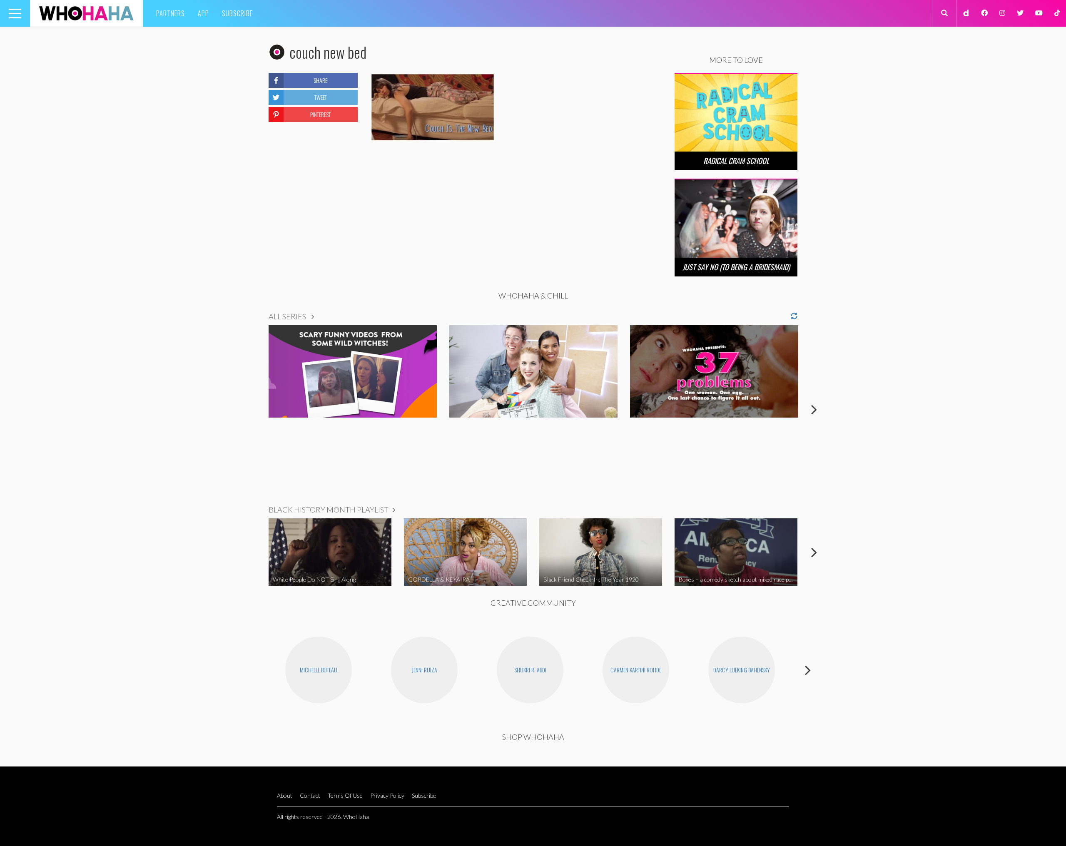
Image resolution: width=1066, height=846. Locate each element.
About (284, 795)
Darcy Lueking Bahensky (741, 669)
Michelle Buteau (318, 669)
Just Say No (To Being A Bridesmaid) (736, 266)
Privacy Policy (387, 795)
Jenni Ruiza (424, 669)
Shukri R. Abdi (530, 669)
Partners (170, 13)
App (203, 13)
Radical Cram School (736, 160)
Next (814, 409)
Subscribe (237, 13)
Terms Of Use (345, 795)
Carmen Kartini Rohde (635, 669)
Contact (310, 795)
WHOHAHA (86, 13)
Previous (252, 409)
